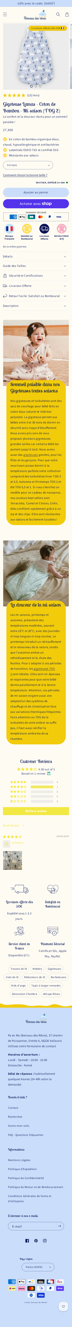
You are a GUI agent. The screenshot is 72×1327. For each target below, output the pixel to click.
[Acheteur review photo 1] (12, 860)
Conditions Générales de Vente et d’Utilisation (29, 1198)
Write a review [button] (35, 811)
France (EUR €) (34, 1267)
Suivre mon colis (18, 1125)
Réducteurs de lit (34, 977)
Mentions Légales (19, 1160)
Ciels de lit (12, 977)
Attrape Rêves (51, 994)
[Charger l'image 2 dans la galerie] (36, 86)
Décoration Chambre (24, 994)
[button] (5, 14)
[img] (12, 837)
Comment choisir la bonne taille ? (25, 175)
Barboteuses (58, 977)
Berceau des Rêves (38, 1302)
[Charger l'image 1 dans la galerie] (31, 86)
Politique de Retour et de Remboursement (35, 1187)
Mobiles (37, 968)
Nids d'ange (18, 985)
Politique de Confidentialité (26, 1178)
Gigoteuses (54, 968)
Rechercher (15, 1116)
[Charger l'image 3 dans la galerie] (40, 86)
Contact (13, 1107)
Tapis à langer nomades (46, 985)
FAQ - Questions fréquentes (25, 1135)
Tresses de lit (19, 968)
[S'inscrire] (59, 1226)
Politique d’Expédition (22, 1169)
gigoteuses (30, 455)
